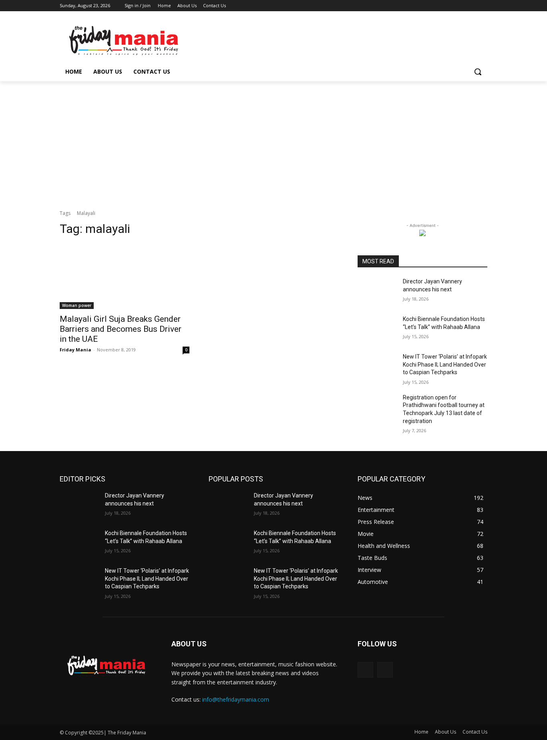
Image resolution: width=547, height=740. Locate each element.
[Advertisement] (273, 141)
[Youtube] (482, 5)
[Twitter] (460, 5)
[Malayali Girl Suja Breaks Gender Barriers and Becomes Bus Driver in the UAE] (124, 276)
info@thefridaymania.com (235, 699)
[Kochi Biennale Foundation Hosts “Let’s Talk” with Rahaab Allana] (377, 329)
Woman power (76, 305)
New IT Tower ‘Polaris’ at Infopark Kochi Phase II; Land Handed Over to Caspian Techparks (445, 364)
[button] (477, 71)
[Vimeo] (471, 5)
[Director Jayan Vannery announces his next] (377, 291)
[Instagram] (449, 5)
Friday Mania (75, 350)
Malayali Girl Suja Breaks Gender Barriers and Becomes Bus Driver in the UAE (120, 329)
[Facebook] (438, 5)
